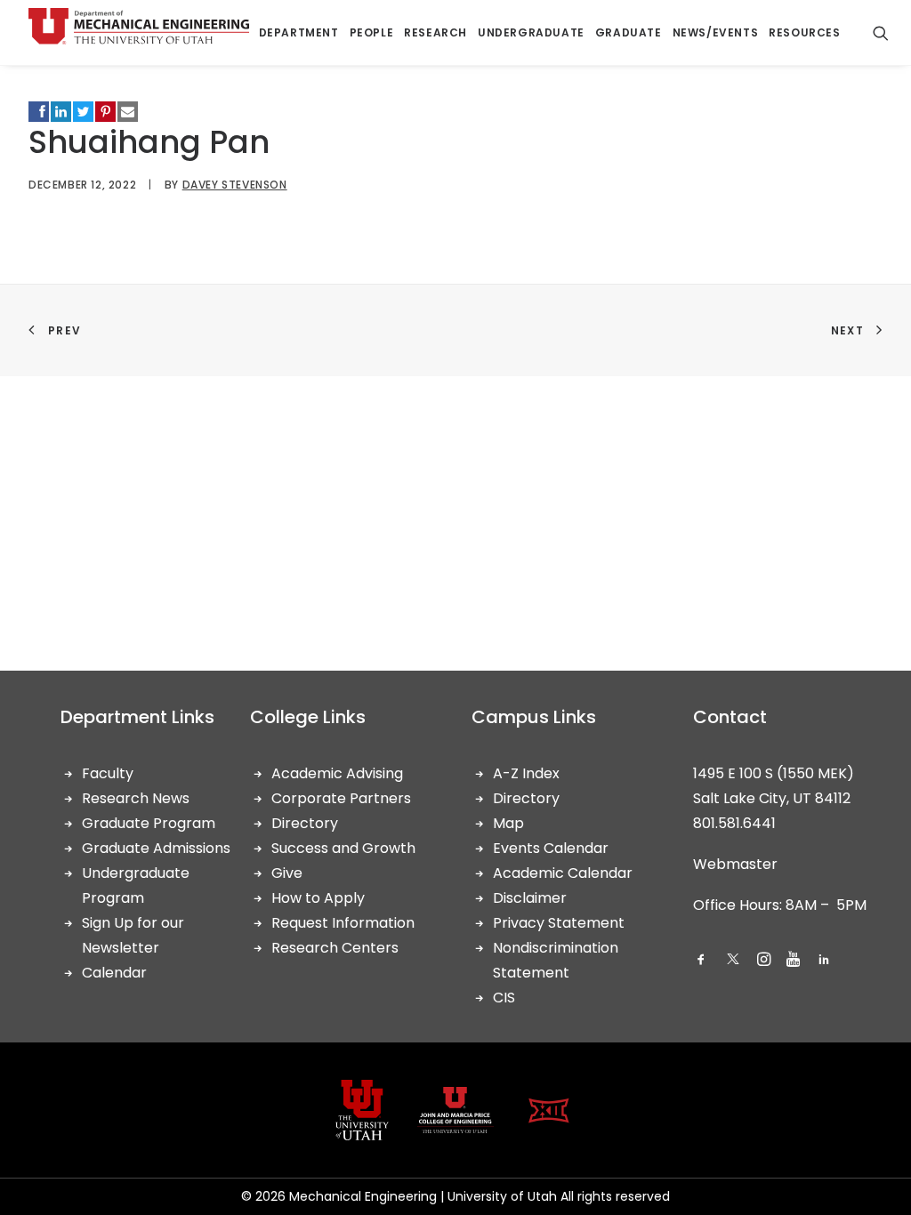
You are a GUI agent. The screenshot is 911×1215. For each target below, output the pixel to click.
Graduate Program (148, 823)
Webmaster (735, 864)
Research (435, 32)
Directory (304, 823)
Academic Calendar (563, 873)
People (372, 32)
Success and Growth (343, 848)
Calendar (114, 972)
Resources (804, 32)
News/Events (716, 32)
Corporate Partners (341, 798)
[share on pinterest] (105, 111)
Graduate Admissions (156, 848)
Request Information (343, 923)
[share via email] (127, 111)
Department (299, 32)
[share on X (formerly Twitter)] (83, 111)
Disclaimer (530, 898)
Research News (135, 798)
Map (508, 823)
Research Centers (335, 947)
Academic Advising (337, 773)
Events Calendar (551, 848)
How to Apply (318, 898)
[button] (701, 961)
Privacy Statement (559, 923)
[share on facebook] (38, 111)
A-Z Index (526, 773)
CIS (504, 997)
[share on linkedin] (61, 111)
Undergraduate (531, 32)
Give (286, 873)
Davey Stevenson (234, 184)
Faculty (107, 773)
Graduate (628, 32)
